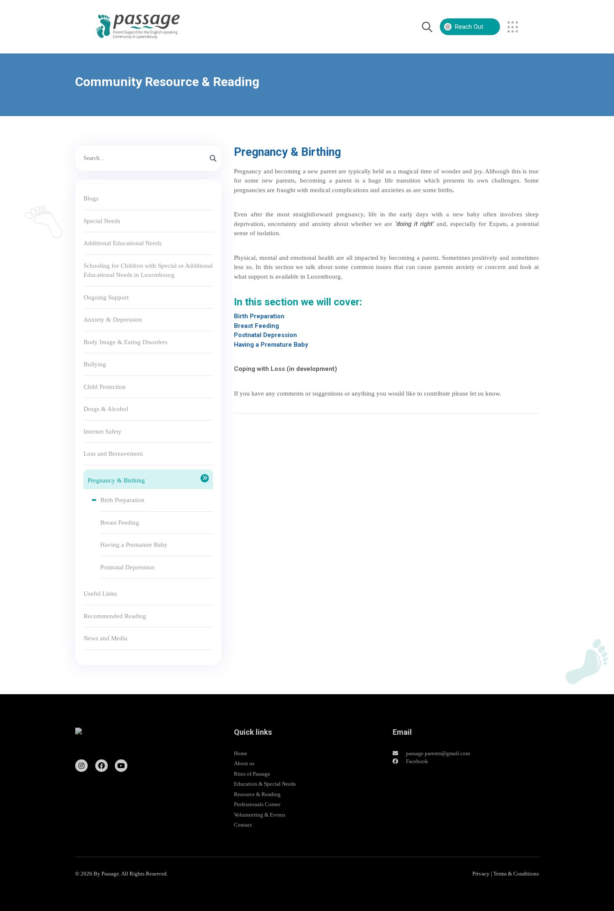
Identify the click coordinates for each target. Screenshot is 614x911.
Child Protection (105, 386)
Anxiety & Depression (113, 319)
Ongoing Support (106, 297)
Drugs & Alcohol (106, 409)
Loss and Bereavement (113, 453)
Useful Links (100, 593)
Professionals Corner (257, 804)
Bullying (95, 364)
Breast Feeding (119, 522)
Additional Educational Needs (123, 243)
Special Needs (102, 221)
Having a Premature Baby (133, 544)
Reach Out (469, 26)
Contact (243, 825)
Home (240, 753)
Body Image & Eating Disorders (125, 342)
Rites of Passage (252, 774)
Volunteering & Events (259, 815)
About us (244, 763)
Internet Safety (103, 431)
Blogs (91, 198)
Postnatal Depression (127, 567)
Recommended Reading (115, 616)
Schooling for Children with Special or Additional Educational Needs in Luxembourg (148, 270)
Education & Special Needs (265, 784)
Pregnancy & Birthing (116, 480)
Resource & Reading (257, 794)
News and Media (105, 638)
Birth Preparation (122, 500)
